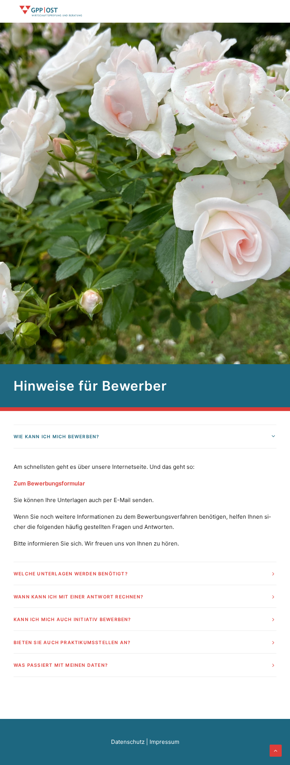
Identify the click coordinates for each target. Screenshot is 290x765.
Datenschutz (128, 741)
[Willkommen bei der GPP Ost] (51, 11)
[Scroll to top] (276, 750)
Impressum (164, 741)
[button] (272, 11)
